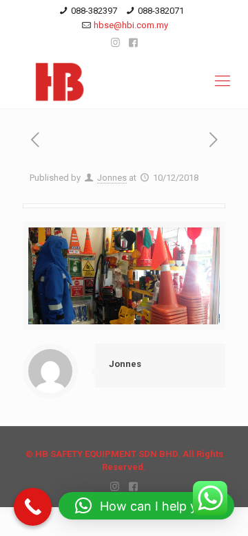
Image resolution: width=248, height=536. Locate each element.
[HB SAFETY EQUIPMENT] (124, 81)
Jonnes (112, 177)
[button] (146, 506)
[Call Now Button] (33, 507)
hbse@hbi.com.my (131, 25)
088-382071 (161, 10)
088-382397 (94, 10)
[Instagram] (115, 42)
